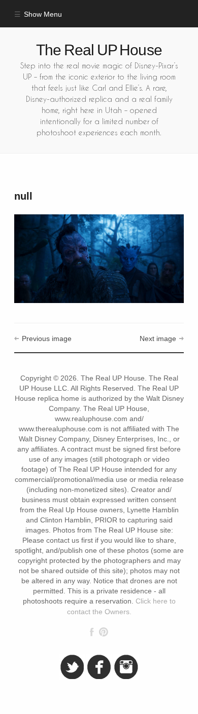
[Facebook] (92, 631)
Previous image (46, 339)
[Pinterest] (103, 631)
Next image (158, 339)
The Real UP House (99, 50)
